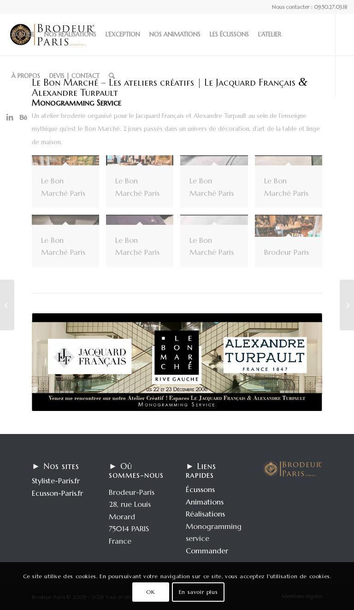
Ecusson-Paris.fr (57, 493)
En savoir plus (198, 591)
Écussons (200, 489)
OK (150, 591)
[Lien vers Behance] (23, 117)
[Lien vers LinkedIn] (10, 117)
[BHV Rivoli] (7, 305)
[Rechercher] (111, 76)
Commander (207, 550)
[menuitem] (23, 34)
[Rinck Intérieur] (347, 305)
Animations (205, 501)
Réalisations (205, 513)
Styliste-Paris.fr (56, 480)
